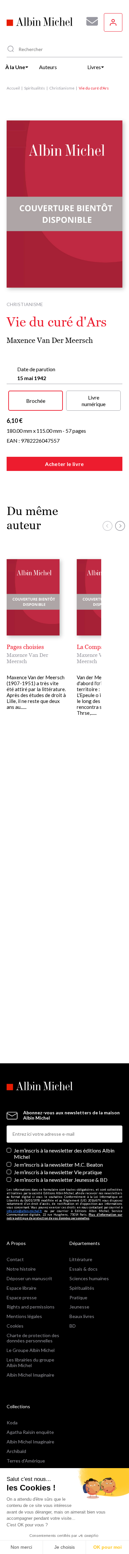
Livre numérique (94, 400)
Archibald (16, 1451)
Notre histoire (21, 1269)
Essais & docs (83, 1269)
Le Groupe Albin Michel (31, 1350)
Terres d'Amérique (26, 1460)
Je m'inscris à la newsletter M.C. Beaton (58, 1164)
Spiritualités (34, 88)
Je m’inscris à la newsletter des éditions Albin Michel (64, 1153)
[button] (107, 526)
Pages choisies (25, 646)
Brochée (35, 401)
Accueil (13, 88)
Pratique (78, 1297)
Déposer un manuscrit (29, 1278)
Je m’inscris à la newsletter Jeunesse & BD (61, 1180)
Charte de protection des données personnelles (33, 1338)
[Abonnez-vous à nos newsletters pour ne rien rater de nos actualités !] (89, 21)
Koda (12, 1422)
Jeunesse (79, 1306)
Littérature (80, 1259)
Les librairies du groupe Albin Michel (30, 1362)
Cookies (15, 1326)
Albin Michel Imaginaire (30, 1375)
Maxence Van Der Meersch (50, 340)
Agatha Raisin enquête (30, 1432)
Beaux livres (81, 1316)
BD (72, 1326)
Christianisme (61, 88)
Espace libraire (21, 1288)
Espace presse (22, 1297)
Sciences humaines (89, 1278)
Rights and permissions (31, 1306)
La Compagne (95, 646)
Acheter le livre (64, 464)
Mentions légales (24, 1316)
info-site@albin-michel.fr (24, 1211)
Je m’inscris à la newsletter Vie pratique (58, 1172)
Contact (15, 1259)
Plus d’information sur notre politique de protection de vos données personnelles (64, 1216)
